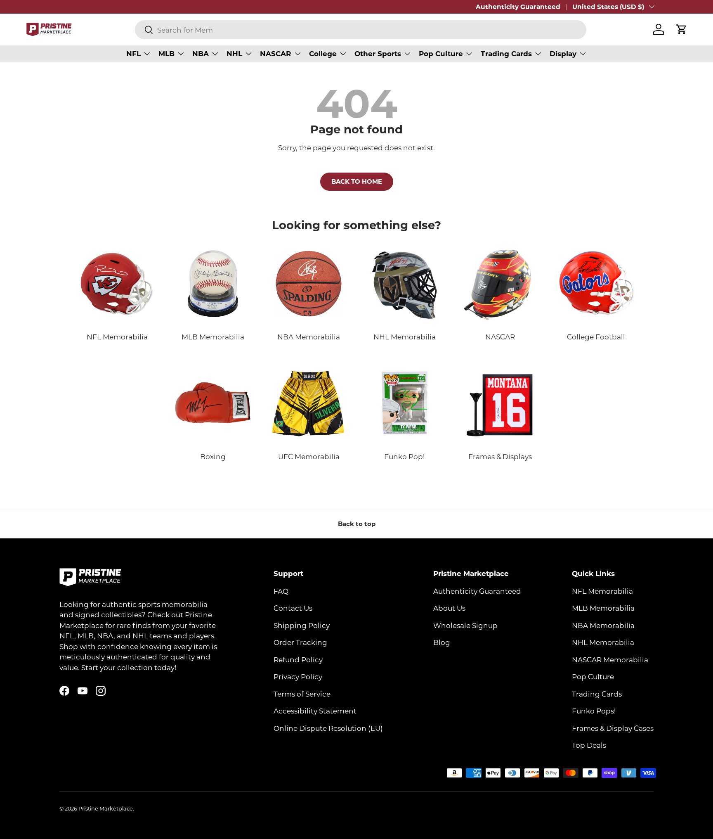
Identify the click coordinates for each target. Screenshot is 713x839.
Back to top (356, 523)
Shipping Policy (302, 625)
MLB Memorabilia (603, 607)
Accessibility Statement (315, 710)
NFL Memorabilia (602, 590)
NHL (234, 53)
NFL (133, 53)
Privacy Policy (298, 676)
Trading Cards (506, 53)
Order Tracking (300, 642)
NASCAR (275, 53)
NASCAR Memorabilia (610, 659)
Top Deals (589, 744)
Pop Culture (441, 53)
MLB (166, 53)
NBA (200, 53)
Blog (441, 642)
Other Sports (377, 53)
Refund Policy (298, 659)
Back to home (356, 181)
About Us (449, 607)
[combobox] (360, 29)
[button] (682, 29)
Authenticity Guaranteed (518, 6)
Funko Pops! (594, 710)
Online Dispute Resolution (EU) (328, 727)
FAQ (281, 590)
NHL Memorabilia (603, 642)
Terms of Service (302, 693)
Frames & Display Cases (613, 727)
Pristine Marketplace (105, 808)
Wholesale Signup (465, 625)
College (323, 53)
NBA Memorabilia (603, 625)
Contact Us (293, 607)
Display (563, 53)
